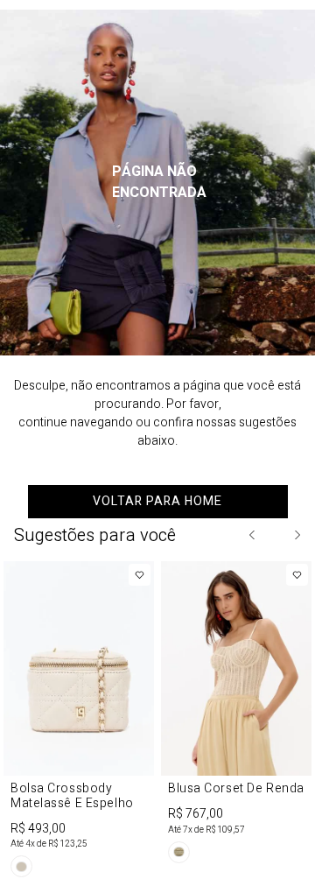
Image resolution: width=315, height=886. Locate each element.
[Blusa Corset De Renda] (236, 715)
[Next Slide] (297, 535)
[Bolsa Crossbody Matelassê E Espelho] (79, 722)
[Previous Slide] (253, 535)
